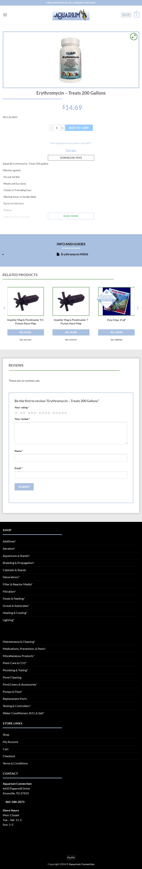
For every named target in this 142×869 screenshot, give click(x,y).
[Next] (137, 316)
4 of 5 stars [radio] (43, 413)
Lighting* (8, 620)
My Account (10, 741)
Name (19, 450)
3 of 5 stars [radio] (31, 413)
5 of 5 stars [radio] (59, 413)
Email (19, 468)
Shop (126, 14)
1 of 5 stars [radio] (16, 413)
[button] (5, 14)
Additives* (9, 541)
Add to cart (79, 127)
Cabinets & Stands (14, 570)
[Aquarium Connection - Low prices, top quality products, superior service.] (71, 15)
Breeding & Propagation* (18, 562)
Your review (22, 418)
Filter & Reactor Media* (17, 584)
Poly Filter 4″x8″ (116, 320)
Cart (6, 749)
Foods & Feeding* (14, 598)
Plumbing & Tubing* (15, 670)
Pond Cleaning (12, 677)
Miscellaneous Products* (18, 656)
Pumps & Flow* (12, 691)
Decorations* (11, 577)
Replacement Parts (15, 698)
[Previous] (4, 316)
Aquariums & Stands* (16, 555)
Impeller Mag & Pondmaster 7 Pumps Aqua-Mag (71, 321)
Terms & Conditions (15, 763)
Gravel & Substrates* (16, 605)
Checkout (9, 756)
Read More (70, 216)
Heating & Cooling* (15, 612)
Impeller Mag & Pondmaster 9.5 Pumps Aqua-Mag (25, 321)
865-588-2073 (15, 801)
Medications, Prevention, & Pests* (24, 648)
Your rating (22, 407)
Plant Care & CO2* (15, 663)
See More (25, 332)
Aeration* (9, 548)
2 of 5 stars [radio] (22, 413)
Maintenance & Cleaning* (19, 641)
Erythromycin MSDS (74, 254)
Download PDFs (71, 157)
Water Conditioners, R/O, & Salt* (23, 713)
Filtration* (9, 591)
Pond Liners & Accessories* (20, 684)
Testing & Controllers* (17, 706)
